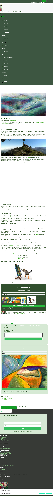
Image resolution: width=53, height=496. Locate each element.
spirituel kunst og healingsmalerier (11, 216)
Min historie (5, 60)
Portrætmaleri (7, 32)
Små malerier (5, 27)
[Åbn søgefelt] (1, 13)
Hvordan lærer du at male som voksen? (7, 316)
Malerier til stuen (6, 29)
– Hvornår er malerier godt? (4, 441)
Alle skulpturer (5, 36)
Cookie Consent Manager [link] (3, 490)
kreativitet (13, 253)
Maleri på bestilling (6, 30)
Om (2, 54)
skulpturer (6, 11)
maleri (9, 164)
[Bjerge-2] (12, 193)
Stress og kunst (4, 400)
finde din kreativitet (12, 237)
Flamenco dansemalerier (7, 21)
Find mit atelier (5, 81)
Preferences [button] (9, 493)
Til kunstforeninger (6, 63)
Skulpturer (3, 35)
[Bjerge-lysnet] (12, 175)
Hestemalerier (5, 24)
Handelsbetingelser (3, 469)
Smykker (3, 48)
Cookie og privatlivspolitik (4, 470)
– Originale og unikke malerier (4, 440)
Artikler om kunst (6, 69)
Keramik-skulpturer (6, 39)
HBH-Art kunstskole (6, 73)
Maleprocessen (3, 439)
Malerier (3, 18)
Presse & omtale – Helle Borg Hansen (8, 57)
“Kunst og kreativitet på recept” (15, 245)
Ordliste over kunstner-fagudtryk (5, 448)
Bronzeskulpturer (6, 38)
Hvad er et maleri (3, 437)
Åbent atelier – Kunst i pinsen (7, 398)
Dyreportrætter (7, 33)
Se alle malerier (5, 20)
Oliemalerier (2, 438)
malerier (29, 157)
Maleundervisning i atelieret (7, 76)
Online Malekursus (6, 75)
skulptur (31, 312)
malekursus (37, 234)
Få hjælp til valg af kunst (42, 2)
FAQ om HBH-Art (6, 66)
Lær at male (4, 72)
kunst (18, 123)
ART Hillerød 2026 (4, 317)
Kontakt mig (5, 79)
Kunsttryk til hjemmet (6, 45)
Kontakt (3, 78)
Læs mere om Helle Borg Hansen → (20, 313)
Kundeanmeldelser (34, 2)
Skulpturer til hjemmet (6, 41)
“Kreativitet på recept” (22, 241)
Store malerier (5, 26)
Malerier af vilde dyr (6, 23)
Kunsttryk (3, 42)
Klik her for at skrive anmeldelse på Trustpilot (9, 408)
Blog (2, 67)
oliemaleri (4, 454)
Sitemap (1, 471)
